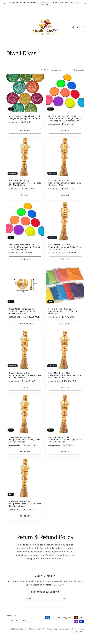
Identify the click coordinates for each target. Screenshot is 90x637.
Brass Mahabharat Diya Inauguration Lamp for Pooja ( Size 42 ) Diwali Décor (25, 503)
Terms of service (78, 629)
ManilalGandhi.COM (23, 629)
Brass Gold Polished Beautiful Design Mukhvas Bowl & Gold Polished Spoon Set (22, 311)
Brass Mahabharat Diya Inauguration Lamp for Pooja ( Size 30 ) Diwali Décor (25, 182)
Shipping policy (78, 631)
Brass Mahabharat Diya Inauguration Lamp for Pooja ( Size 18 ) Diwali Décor (64, 182)
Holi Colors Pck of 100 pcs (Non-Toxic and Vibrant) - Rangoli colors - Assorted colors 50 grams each (64, 118)
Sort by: (44, 70)
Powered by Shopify (37, 629)
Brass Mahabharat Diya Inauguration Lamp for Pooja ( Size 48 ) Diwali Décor (64, 439)
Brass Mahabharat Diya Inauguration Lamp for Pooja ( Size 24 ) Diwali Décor (25, 375)
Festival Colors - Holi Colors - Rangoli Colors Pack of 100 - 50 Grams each (63, 311)
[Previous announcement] (4, 3)
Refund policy (52, 629)
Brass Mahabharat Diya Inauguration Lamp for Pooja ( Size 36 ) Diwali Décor (64, 246)
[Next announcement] (85, 3)
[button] (5, 27)
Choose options (25, 323)
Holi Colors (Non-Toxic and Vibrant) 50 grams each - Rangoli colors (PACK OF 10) (24, 246)
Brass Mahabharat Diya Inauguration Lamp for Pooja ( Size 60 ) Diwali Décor (64, 375)
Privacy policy (64, 629)
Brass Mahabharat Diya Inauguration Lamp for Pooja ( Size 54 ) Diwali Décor (25, 439)
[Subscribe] (64, 598)
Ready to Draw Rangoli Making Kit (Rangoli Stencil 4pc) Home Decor (25, 117)
